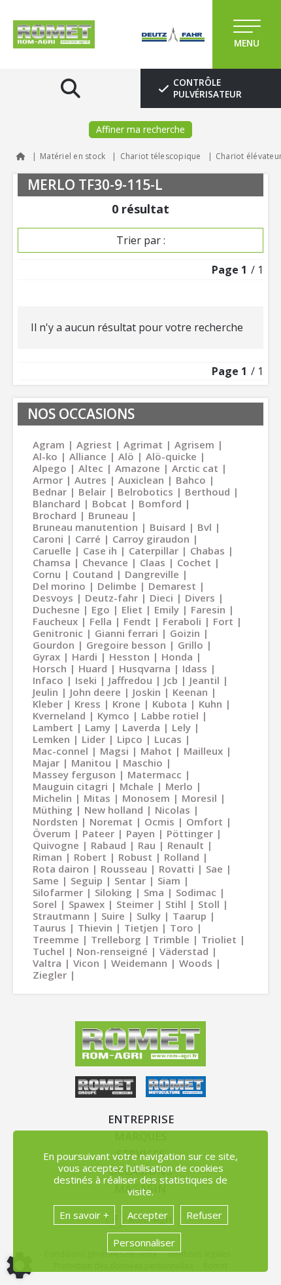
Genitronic (58, 633)
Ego (100, 609)
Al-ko (45, 456)
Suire (113, 916)
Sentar (130, 880)
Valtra (47, 963)
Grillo (190, 645)
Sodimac (196, 892)
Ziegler (50, 975)
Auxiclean (141, 480)
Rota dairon (61, 869)
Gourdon (53, 645)
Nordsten (55, 821)
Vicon (86, 963)
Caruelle (52, 550)
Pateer (98, 833)
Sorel (45, 904)
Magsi (114, 751)
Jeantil (205, 680)
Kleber (48, 704)
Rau (147, 845)
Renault (185, 845)
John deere (95, 692)
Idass (194, 668)
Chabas (207, 550)
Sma (154, 892)
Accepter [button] (147, 1215)
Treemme (56, 939)
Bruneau (108, 515)
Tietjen (141, 927)
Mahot (156, 751)
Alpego (50, 468)
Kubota (169, 704)
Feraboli (182, 621)
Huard (92, 668)
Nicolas (172, 810)
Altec (90, 468)
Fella (101, 621)
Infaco (48, 680)
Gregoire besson (126, 645)
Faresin (208, 609)
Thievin (95, 927)
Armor (48, 480)
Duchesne (56, 609)
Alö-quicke (171, 456)
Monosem (146, 798)
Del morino (59, 586)
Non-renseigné (112, 951)
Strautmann (61, 916)
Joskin (147, 692)
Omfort (204, 821)
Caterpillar (153, 550)
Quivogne (56, 845)
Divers (200, 598)
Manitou (91, 763)
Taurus (49, 927)
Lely (181, 727)
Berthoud (207, 492)
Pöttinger (190, 833)
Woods (195, 963)
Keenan (190, 692)
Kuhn (210, 704)
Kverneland (59, 715)
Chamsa (52, 562)
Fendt (137, 621)
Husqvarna (145, 668)
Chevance (105, 562)
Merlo (179, 786)
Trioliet (219, 939)
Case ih (100, 550)
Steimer (135, 904)
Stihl (175, 904)
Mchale (137, 786)
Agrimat (143, 444)
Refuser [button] (204, 1215)
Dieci (161, 598)
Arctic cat (195, 468)
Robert (90, 857)
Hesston (129, 656)
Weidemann (139, 963)
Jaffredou (130, 680)
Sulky (149, 916)
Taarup (190, 916)
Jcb (171, 680)
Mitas (97, 798)
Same (46, 880)
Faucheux (55, 621)
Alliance (88, 456)
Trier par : (140, 240)
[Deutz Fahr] (160, 34)
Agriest (94, 444)
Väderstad (183, 951)
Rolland (181, 857)
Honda (177, 656)
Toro (181, 927)
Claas (152, 562)
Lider (93, 739)
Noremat (111, 821)
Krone (126, 704)
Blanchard (56, 503)
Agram (49, 444)
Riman (47, 857)
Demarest (172, 586)
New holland (113, 810)
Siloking (113, 892)
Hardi (84, 656)
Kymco (113, 715)
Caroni (48, 539)
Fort (223, 621)
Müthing (53, 810)
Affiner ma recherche (140, 129)
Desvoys (53, 598)
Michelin (52, 798)
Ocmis (159, 821)
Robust (135, 857)
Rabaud (108, 845)
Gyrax (46, 656)
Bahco (191, 480)
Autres (90, 480)
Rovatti (176, 869)
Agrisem (194, 444)
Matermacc (154, 774)
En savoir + (84, 1215)
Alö (126, 456)
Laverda (141, 727)
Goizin (185, 633)
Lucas (168, 739)
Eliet (132, 609)
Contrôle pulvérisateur (207, 88)
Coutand (93, 574)
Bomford (160, 503)
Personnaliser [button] (144, 1242)
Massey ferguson (74, 774)
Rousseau (124, 869)
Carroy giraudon (151, 539)
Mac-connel (60, 751)
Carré (88, 539)
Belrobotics (145, 492)
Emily (166, 609)
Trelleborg (116, 939)
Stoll (209, 904)
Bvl (204, 527)
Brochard (54, 515)
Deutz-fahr (111, 598)
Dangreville (152, 574)
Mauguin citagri (70, 786)
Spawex (87, 904)
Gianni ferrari (126, 633)
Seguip (87, 880)
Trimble (171, 939)
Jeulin (45, 692)
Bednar (50, 492)
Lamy (97, 727)
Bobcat (109, 503)
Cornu (47, 574)
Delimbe (117, 586)
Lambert (53, 727)
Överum (52, 833)
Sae (214, 869)
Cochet (194, 562)
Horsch (50, 668)
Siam (168, 880)
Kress (87, 704)
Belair (92, 492)
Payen (140, 833)
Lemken (51, 739)
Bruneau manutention (85, 527)
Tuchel (49, 951)
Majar (46, 763)
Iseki (86, 680)
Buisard (168, 527)
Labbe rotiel (170, 715)
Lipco (129, 739)
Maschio (143, 763)
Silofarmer (58, 892)
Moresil (199, 798)
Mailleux (203, 751)
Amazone (137, 468)
